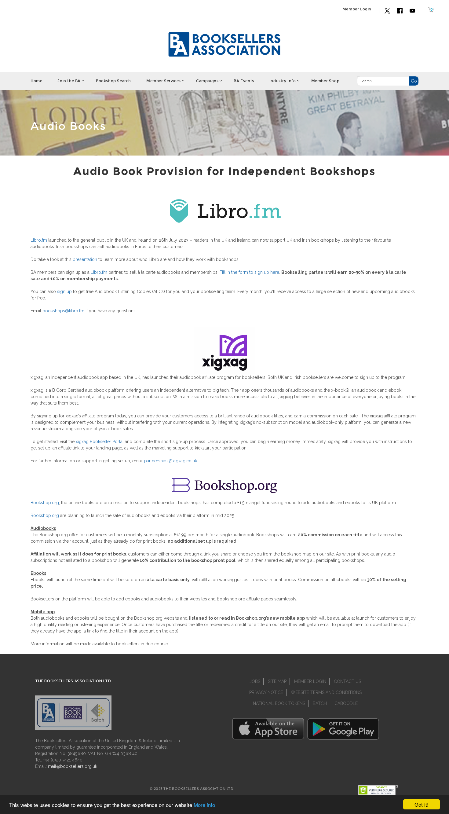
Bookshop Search (113, 81)
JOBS (255, 681)
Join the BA (69, 81)
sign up (64, 291)
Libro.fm (39, 240)
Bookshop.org (45, 502)
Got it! (421, 804)
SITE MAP (277, 681)
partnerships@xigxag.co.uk (170, 460)
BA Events (244, 81)
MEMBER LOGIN (310, 681)
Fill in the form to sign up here (249, 272)
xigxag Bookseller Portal (100, 441)
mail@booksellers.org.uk (72, 766)
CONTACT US (347, 681)
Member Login (356, 9)
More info (204, 805)
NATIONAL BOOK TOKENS (279, 703)
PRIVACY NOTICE (266, 692)
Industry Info (282, 81)
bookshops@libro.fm (63, 310)
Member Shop (325, 81)
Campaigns (207, 81)
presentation (85, 259)
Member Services (163, 81)
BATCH (320, 703)
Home (36, 81)
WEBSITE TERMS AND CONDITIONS (326, 692)
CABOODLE (346, 703)
